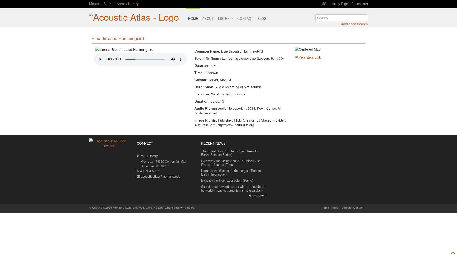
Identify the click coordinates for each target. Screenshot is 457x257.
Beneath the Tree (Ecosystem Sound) (227, 180)
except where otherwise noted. (175, 207)
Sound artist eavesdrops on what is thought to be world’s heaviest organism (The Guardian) (232, 188)
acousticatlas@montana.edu (160, 176)
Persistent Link (310, 57)
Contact (245, 18)
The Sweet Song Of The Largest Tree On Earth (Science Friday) (229, 153)
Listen (224, 18)
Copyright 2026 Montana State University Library (123, 207)
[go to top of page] (453, 252)
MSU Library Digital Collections (344, 3)
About (208, 18)
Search (346, 207)
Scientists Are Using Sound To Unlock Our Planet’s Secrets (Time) (230, 162)
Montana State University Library (114, 3)
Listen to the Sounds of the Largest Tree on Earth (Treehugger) (231, 172)
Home (193, 18)
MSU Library (149, 155)
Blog (262, 18)
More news (257, 195)
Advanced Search (354, 23)
